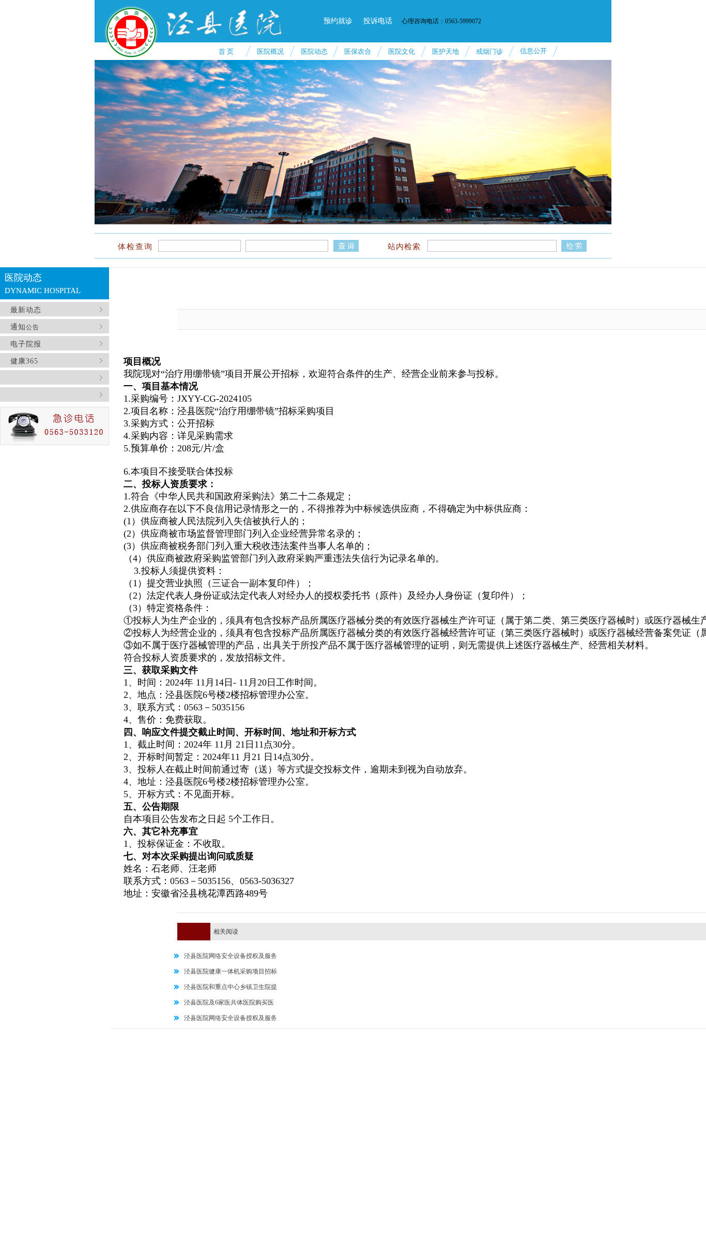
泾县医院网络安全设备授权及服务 (230, 956)
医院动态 (314, 51)
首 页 (226, 51)
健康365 (24, 361)
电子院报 (24, 344)
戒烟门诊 (489, 51)
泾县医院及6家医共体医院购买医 (229, 1002)
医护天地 (445, 51)
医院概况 (270, 51)
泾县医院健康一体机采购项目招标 (230, 971)
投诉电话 (377, 21)
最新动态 (24, 310)
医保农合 (357, 51)
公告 (32, 327)
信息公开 (533, 51)
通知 (17, 327)
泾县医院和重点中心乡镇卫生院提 (230, 987)
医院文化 (401, 51)
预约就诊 (338, 21)
